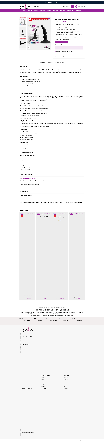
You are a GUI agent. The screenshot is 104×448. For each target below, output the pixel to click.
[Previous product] (81, 15)
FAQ (64, 386)
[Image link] (28, 329)
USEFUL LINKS (66, 375)
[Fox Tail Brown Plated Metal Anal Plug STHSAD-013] (76, 254)
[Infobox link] (25, 320)
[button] (21, 49)
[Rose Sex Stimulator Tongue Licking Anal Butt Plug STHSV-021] (60, 215)
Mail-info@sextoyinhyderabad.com (28, 432)
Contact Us (66, 377)
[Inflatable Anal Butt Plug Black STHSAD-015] (27, 254)
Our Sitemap (66, 388)
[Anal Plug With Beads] (44, 214)
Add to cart (58, 42)
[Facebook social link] (58, 57)
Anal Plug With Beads (44, 216)
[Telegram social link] (63, 57)
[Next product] (84, 15)
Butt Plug (29, 15)
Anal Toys (24, 15)
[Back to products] (82, 15)
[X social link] (59, 57)
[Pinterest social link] (61, 57)
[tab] (43, 62)
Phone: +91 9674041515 (26, 344)
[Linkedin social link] (62, 57)
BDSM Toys (43, 386)
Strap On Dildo (43, 388)
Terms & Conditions (67, 381)
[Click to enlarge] (29, 47)
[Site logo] (25, 6)
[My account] (76, 6)
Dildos (42, 379)
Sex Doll (42, 377)
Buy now (65, 42)
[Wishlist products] (79, 6)
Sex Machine (43, 381)
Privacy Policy (66, 379)
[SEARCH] (72, 6)
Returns (65, 384)
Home (20, 15)
